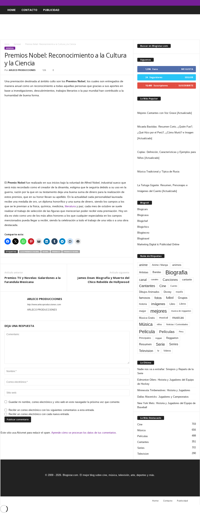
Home (11, 10)
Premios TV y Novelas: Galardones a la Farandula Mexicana (32, 280)
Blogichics (143, 226)
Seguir (189, 77)
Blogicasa (142, 215)
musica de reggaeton (181, 311)
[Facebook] (178, 3)
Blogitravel (143, 238)
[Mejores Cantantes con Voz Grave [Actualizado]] (166, 106)
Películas (167, 332)
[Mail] (184, 3)
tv (158, 351)
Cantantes (147, 286)
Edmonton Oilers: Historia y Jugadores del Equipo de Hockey (165, 381)
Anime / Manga (160, 265)
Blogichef (142, 221)
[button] (194, 10)
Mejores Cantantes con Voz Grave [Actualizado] (164, 113)
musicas (178, 317)
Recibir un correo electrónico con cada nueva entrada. (39, 414)
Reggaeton (172, 337)
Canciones (170, 279)
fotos (158, 298)
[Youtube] (197, 3)
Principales (145, 338)
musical (163, 317)
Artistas (143, 272)
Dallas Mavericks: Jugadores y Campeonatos (163, 396)
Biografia (176, 272)
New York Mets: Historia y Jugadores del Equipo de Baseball (166, 405)
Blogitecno (143, 232)
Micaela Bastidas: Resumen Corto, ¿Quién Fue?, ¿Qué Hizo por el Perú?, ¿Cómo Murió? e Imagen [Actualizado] (165, 132)
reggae (158, 338)
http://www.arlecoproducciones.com (44, 304)
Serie (160, 344)
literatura (70, 206)
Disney (167, 291)
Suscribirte (186, 85)
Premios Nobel (71, 251)
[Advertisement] (100, 27)
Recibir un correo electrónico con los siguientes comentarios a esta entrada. (52, 410)
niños (159, 324)
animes (176, 264)
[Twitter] (190, 3)
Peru (181, 331)
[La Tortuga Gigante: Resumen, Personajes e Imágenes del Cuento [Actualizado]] (166, 178)
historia (143, 304)
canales (154, 279)
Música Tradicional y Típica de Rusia (158, 171)
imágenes (158, 304)
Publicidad (51, 10)
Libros (182, 304)
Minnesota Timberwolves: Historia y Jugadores (163, 390)
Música (146, 324)
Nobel (46, 251)
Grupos (183, 297)
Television (146, 350)
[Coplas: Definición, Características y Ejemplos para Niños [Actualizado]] (166, 145)
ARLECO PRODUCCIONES (22, 70)
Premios (56, 251)
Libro (172, 304)
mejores (158, 311)
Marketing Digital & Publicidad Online (158, 244)
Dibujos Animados (149, 291)
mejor (142, 310)
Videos (167, 350)
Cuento (173, 286)
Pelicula (147, 331)
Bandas (157, 272)
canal (143, 279)
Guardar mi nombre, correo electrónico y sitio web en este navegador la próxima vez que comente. (64, 402)
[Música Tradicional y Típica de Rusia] (166, 165)
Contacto (29, 10)
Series (173, 344)
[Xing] (29, 315)
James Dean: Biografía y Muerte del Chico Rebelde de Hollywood (103, 280)
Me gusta (187, 69)
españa (179, 292)
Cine (162, 286)
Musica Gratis (147, 317)
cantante (187, 279)
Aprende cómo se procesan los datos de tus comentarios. (84, 432)
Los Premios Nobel (29, 251)
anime (143, 265)
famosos (144, 297)
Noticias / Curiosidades (177, 324)
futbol (170, 297)
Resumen (145, 344)
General (17, 44)
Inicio (6, 44)
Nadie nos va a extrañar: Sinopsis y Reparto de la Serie (165, 371)
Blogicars (142, 209)
